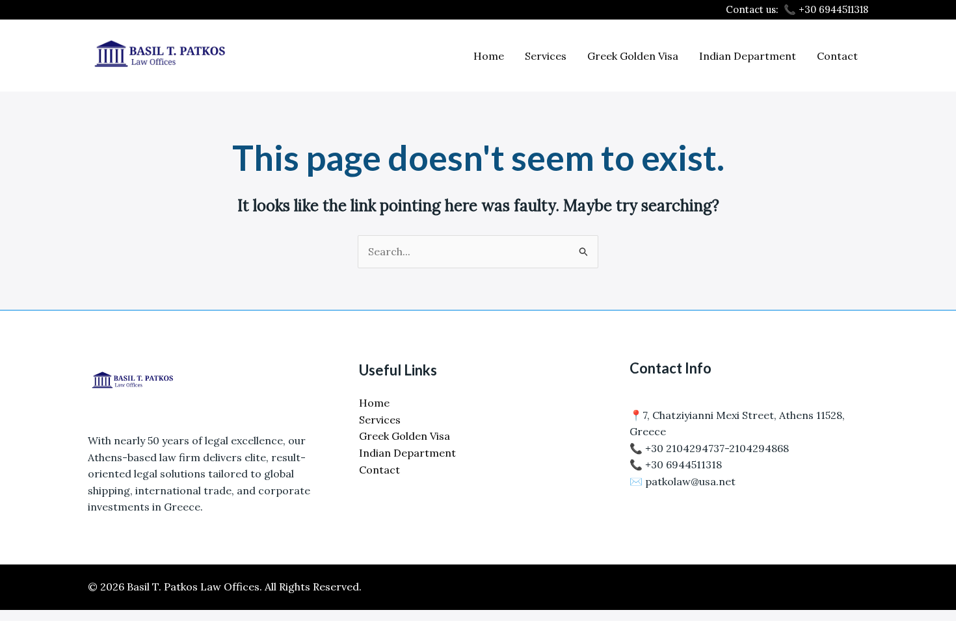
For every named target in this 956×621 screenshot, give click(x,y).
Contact (837, 55)
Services (545, 55)
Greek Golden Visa (632, 55)
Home (488, 55)
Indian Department (747, 55)
